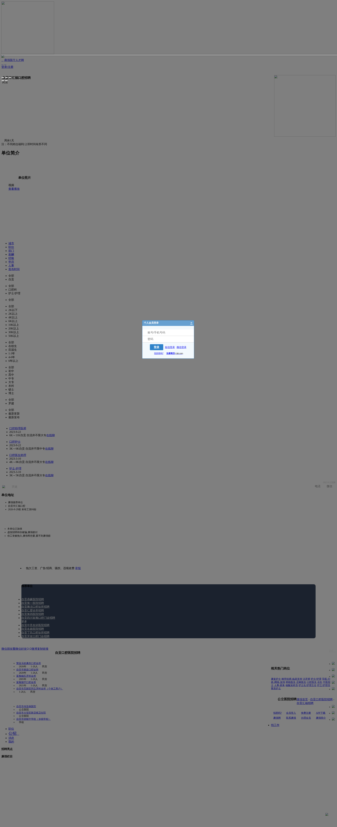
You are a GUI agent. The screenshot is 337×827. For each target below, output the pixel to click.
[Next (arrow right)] (6, 80)
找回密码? (158, 353)
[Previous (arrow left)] (2, 80)
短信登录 (170, 347)
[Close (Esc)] (2, 77)
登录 (156, 347)
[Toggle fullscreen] (6, 77)
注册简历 (174, 353)
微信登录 (181, 347)
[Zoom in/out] (9, 77)
